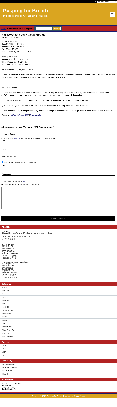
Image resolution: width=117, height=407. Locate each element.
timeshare (5, 333)
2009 (4, 345)
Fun (3, 304)
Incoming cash (7, 310)
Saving (4, 320)
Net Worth (5, 317)
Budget (4, 294)
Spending (5, 323)
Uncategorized (7, 336)
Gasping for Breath (54, 396)
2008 (4, 349)
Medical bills (6, 313)
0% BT (4, 287)
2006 (4, 355)
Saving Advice (79, 396)
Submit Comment (58, 219)
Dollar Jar (5, 300)
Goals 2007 (6, 307)
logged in (17, 138)
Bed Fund (5, 290)
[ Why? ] (26, 181)
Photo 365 (5, 374)
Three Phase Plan (8, 330)
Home (3, 29)
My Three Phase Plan (9, 367)
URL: (4, 165)
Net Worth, (14, 115)
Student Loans (7, 327)
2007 (4, 352)
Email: (4, 149)
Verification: (6, 174)
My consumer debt (8, 364)
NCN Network (7, 371)
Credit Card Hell (7, 297)
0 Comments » (36, 115)
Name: (4, 141)
